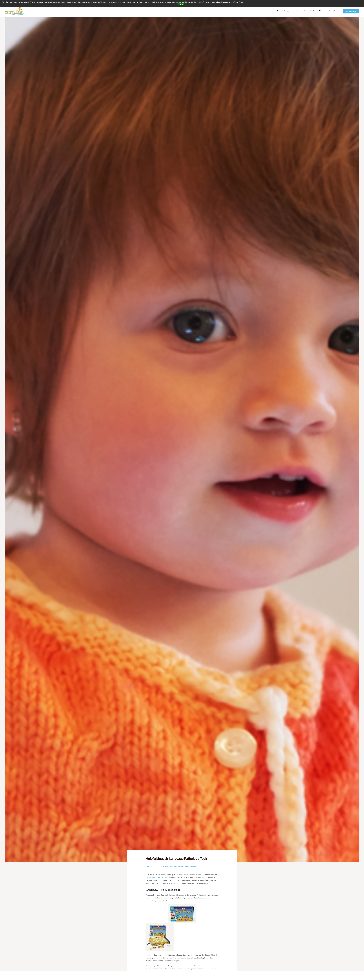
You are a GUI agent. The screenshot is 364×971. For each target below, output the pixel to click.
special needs (183, 866)
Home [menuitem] (279, 11)
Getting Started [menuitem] (334, 11)
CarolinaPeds (192, 866)
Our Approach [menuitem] (288, 11)
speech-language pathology (157, 877)
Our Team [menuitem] (298, 11)
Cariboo (164, 898)
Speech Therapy (173, 866)
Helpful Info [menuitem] (322, 11)
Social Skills (164, 866)
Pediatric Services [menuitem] (310, 11)
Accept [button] (181, 4)
